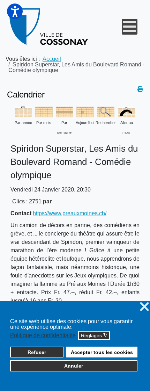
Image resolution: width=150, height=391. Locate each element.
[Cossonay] (49, 26)
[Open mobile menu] (129, 27)
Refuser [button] (37, 352)
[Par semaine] (64, 111)
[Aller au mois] (126, 111)
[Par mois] (44, 111)
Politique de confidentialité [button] (43, 335)
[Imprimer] (140, 89)
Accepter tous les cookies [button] (102, 352)
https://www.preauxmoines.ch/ (69, 213)
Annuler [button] (73, 366)
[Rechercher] (105, 111)
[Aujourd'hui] (85, 111)
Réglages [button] (94, 336)
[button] (15, 11)
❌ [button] (144, 307)
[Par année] (23, 111)
